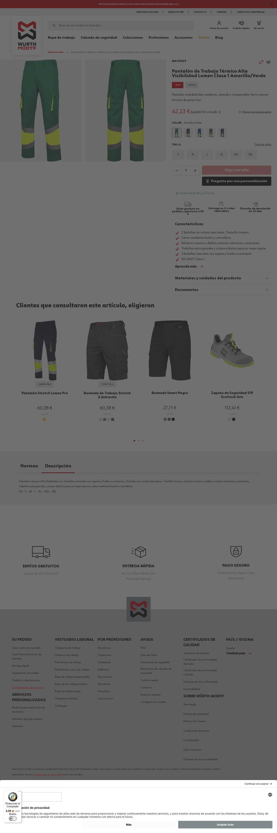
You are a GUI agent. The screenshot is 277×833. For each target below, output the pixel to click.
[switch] (13, 818)
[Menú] (19, 792)
